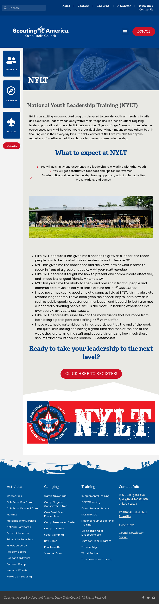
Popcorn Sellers (16, 551)
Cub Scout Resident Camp (23, 508)
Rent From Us (52, 547)
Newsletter (124, 5)
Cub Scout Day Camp (20, 502)
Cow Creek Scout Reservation (54, 514)
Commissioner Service (95, 508)
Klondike (12, 514)
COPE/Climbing (90, 502)
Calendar (83, 5)
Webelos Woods (17, 570)
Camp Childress (54, 528)
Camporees (14, 496)
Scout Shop (146, 5)
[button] (125, 31)
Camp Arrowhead (55, 496)
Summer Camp (16, 564)
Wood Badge (89, 553)
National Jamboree (19, 527)
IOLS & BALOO (89, 514)
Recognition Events (18, 558)
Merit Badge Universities (21, 520)
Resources (103, 5)
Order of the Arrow (18, 533)
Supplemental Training (95, 496)
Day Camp (50, 541)
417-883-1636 (138, 512)
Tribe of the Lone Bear (20, 539)
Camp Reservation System (60, 522)
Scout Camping (54, 534)
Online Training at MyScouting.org (92, 532)
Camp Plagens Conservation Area (55, 504)
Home (66, 5)
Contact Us (146, 9)
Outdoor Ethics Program (96, 541)
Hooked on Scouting (19, 576)
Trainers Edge (89, 547)
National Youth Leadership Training (97, 522)
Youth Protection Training (96, 559)
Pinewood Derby (17, 545)
